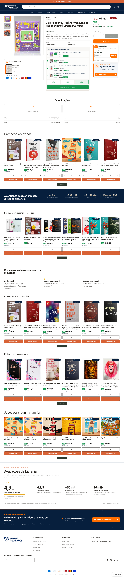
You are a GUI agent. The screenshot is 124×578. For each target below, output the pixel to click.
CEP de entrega (98, 52)
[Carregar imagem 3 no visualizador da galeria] (7, 33)
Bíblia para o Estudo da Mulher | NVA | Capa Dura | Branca (32, 384)
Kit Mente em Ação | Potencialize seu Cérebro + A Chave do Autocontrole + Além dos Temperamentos (71, 239)
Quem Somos (65, 541)
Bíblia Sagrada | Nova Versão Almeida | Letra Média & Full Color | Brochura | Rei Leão (91, 384)
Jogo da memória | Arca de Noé (109, 438)
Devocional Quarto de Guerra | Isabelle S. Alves (63, 59)
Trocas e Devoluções (38, 544)
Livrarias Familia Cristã (57, 574)
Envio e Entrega (37, 547)
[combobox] (66, 7)
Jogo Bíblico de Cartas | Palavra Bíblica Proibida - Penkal (51, 438)
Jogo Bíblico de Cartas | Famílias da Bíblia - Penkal (90, 438)
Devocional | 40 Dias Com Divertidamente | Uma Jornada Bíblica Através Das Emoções (51, 327)
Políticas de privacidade (68, 544)
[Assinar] (33, 560)
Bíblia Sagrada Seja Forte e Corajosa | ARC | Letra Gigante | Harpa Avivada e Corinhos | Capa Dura (110, 384)
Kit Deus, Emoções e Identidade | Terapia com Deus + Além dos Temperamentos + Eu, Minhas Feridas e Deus (52, 239)
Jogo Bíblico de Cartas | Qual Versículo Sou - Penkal (31, 438)
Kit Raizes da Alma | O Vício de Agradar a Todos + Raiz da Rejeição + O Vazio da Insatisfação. (12, 239)
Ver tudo (62, 184)
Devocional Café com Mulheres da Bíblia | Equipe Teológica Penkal (110, 164)
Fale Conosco (36, 550)
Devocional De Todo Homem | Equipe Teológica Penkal (109, 326)
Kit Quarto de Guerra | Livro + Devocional (32, 238)
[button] (118, 7)
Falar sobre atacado (101, 74)
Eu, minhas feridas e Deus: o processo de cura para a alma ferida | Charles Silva (69, 73)
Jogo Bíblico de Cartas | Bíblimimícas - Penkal (68, 438)
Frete (94, 29)
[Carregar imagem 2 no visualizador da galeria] (7, 26)
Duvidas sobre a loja (67, 547)
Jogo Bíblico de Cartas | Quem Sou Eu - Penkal (71, 164)
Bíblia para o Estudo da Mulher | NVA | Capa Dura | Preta (12, 384)
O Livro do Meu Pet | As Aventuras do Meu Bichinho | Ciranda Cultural (67, 52)
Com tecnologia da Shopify (69, 574)
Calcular (113, 56)
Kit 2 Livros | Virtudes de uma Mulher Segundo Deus (109, 238)
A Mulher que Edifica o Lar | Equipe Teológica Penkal (91, 164)
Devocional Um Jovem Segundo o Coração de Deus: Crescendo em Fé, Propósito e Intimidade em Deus (71, 327)
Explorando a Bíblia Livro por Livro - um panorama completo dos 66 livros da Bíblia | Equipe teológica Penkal (70, 384)
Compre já (106, 41)
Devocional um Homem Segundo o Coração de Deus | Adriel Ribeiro (91, 326)
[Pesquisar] (108, 6)
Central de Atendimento (39, 541)
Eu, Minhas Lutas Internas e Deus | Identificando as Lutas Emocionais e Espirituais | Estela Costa (70, 66)
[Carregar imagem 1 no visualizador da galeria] (7, 19)
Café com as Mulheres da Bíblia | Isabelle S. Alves (51, 384)
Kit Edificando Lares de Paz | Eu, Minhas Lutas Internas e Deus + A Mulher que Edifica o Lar (90, 239)
